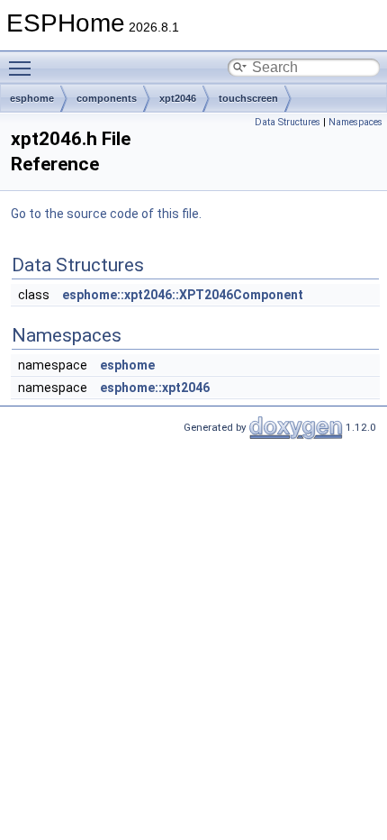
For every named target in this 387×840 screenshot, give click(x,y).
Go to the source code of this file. (106, 213)
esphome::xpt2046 (155, 387)
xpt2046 (177, 98)
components (106, 98)
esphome (32, 98)
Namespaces (355, 122)
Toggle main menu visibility (23, 67)
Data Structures (287, 122)
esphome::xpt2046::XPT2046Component (182, 295)
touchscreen (248, 98)
